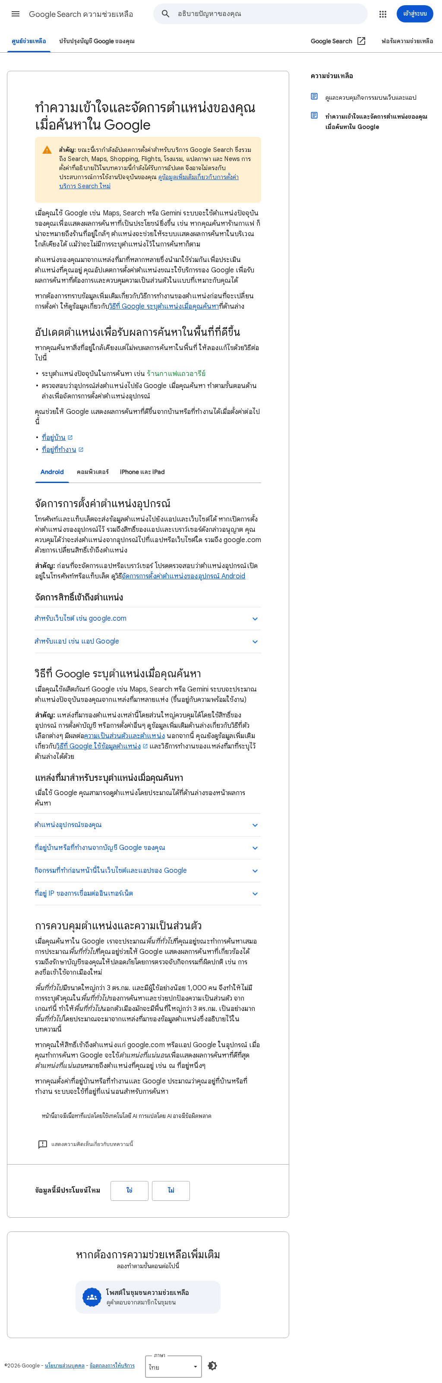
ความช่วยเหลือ (332, 76)
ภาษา (159, 1355)
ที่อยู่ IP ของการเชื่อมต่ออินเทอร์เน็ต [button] (84, 893)
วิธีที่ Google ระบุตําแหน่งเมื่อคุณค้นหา (164, 306)
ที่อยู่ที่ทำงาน (59, 449)
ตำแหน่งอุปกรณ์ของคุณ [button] (68, 825)
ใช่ (130, 1190)
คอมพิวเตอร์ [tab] (93, 472)
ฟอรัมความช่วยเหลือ (407, 41)
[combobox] (272, 14)
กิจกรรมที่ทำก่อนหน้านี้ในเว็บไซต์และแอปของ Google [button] (111, 870)
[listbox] (173, 1366)
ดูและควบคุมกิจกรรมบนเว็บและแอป (371, 97)
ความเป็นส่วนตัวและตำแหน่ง (124, 736)
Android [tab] (52, 472)
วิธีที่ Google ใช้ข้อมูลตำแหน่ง (99, 746)
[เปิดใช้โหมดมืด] (212, 1365)
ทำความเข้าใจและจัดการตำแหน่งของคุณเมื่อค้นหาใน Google (376, 122)
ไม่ (171, 1190)
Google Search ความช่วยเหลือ (81, 14)
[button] (15, 13)
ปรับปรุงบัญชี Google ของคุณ (97, 41)
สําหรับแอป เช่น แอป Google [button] (77, 641)
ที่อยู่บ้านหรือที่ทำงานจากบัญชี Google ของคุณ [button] (100, 847)
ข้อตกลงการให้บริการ (112, 1365)
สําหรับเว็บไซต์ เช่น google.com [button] (80, 618)
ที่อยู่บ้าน (54, 437)
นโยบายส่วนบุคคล (65, 1365)
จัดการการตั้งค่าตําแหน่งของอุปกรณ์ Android (184, 576)
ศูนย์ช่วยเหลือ (29, 41)
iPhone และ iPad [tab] (142, 472)
